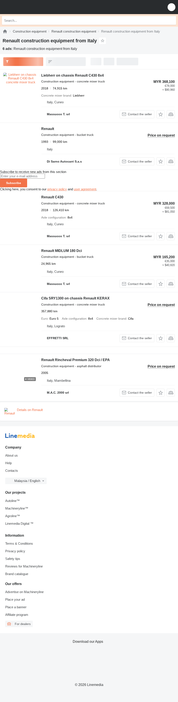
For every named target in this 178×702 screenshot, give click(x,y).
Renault (47, 129)
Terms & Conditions (19, 543)
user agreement (85, 189)
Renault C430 (52, 197)
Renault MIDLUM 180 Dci (61, 251)
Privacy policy (15, 551)
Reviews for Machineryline (24, 566)
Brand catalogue (16, 574)
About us (11, 455)
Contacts (11, 470)
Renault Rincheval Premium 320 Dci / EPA (75, 360)
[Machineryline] (5, 31)
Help (8, 463)
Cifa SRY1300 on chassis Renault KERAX (75, 298)
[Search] (171, 20)
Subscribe (13, 183)
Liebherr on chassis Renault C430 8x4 (72, 75)
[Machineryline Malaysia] (30, 7)
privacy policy (57, 189)
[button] (171, 7)
